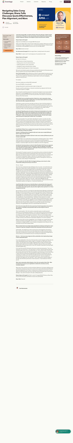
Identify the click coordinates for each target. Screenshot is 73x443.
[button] (21, 1)
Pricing (50, 1)
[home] (7, 2)
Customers (36, 1)
